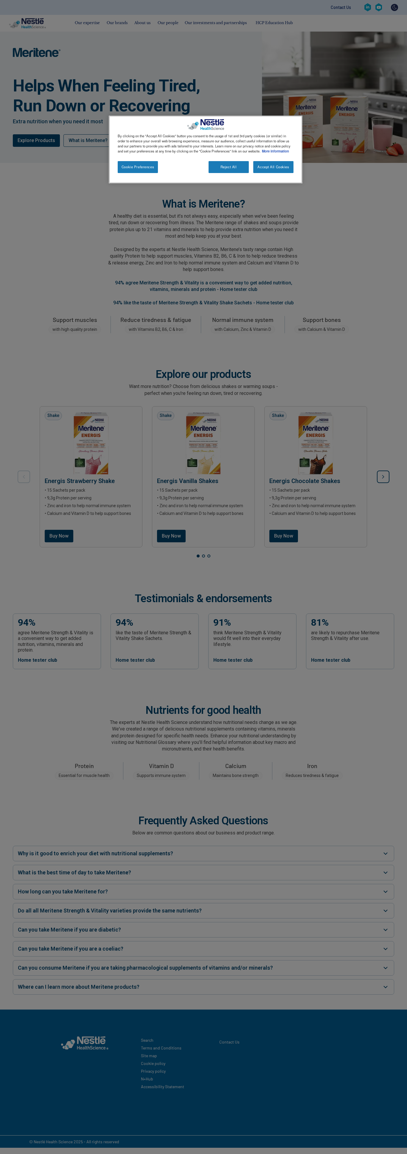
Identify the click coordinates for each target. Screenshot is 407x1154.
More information (275, 151)
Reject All (228, 166)
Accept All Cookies (273, 166)
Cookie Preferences (138, 166)
